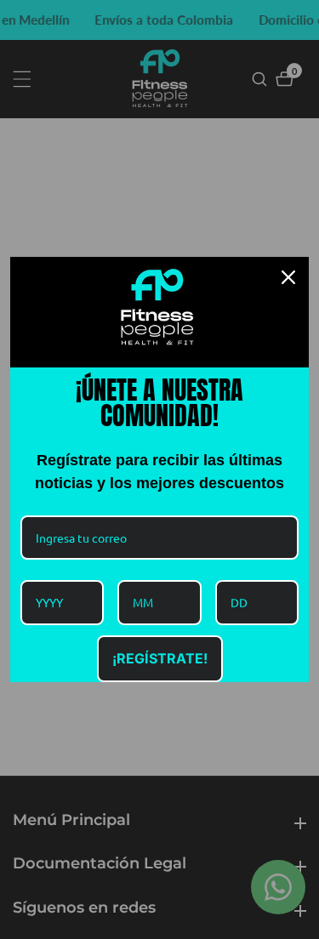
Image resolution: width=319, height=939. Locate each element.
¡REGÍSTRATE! (160, 658)
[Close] (288, 277)
